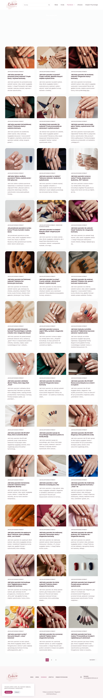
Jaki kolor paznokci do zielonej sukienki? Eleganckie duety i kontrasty (50, 383)
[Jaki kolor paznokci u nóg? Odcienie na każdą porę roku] (51, 466)
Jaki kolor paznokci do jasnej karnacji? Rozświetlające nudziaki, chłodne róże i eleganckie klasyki (19, 331)
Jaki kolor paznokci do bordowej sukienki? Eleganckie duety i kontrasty (82, 76)
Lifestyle (79, 5)
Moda (56, 5)
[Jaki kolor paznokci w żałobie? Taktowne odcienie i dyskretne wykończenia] (51, 159)
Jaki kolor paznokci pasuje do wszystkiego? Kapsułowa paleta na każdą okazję (51, 434)
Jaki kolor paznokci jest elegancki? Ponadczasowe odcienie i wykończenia (83, 584)
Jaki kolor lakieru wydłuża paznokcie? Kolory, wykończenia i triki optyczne (19, 178)
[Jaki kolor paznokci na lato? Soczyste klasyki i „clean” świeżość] (19, 617)
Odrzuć (17, 692)
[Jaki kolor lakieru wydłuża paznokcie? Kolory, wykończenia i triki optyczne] (19, 159)
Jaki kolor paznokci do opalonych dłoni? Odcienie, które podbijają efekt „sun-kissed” (19, 534)
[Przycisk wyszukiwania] (49, 5)
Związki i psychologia (91, 5)
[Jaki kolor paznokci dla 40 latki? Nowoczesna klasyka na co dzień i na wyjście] (83, 364)
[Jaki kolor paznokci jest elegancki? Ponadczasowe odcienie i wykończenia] (83, 565)
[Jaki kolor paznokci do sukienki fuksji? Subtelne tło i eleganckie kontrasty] (83, 211)
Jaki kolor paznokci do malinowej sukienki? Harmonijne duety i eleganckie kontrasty (50, 534)
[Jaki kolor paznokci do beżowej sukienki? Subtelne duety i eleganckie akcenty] (19, 466)
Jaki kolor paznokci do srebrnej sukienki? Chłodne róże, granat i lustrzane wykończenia (82, 281)
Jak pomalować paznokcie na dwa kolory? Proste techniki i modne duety (19, 230)
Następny (92, 659)
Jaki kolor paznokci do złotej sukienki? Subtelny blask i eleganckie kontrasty (49, 584)
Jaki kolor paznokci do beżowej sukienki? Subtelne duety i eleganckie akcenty (18, 484)
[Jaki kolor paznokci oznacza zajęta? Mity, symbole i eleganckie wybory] (51, 312)
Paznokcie (70, 5)
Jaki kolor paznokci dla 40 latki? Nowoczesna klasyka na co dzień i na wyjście (83, 383)
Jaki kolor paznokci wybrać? (16, 71)
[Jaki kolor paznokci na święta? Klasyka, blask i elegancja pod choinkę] (51, 211)
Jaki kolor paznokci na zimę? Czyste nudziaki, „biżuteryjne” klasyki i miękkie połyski (50, 281)
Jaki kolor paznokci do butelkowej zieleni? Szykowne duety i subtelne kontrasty (19, 126)
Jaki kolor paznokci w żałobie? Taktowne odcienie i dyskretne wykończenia (50, 178)
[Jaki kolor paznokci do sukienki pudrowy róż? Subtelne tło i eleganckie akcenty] (83, 515)
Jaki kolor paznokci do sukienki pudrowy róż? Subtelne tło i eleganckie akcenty (82, 534)
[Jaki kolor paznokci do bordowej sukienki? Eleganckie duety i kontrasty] (83, 57)
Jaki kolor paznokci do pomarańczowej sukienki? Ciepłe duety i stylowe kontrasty (19, 76)
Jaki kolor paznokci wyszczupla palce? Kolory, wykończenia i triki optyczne (82, 126)
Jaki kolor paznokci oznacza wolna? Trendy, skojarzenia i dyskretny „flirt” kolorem (81, 178)
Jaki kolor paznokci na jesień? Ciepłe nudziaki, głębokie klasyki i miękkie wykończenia (51, 76)
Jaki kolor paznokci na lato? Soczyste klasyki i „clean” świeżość (17, 636)
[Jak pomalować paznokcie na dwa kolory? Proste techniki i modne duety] (19, 211)
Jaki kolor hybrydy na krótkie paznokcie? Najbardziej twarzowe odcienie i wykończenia (82, 331)
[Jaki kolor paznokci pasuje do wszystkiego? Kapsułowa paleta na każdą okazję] (51, 416)
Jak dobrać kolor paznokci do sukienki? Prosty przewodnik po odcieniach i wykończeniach (50, 126)
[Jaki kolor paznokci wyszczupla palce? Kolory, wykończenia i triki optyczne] (83, 107)
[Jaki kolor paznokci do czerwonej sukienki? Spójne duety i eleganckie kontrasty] (51, 617)
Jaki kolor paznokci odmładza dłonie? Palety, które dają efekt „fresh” (18, 383)
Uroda (62, 5)
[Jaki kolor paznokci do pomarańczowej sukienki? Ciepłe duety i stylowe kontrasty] (19, 57)
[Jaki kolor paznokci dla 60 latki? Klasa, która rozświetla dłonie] (19, 416)
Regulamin (57, 692)
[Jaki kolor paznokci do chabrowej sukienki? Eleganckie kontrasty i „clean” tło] (83, 466)
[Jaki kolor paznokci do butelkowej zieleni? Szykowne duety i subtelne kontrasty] (19, 107)
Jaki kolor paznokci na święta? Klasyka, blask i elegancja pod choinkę (49, 231)
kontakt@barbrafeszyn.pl (91, 678)
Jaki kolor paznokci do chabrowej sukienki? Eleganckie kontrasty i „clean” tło (82, 484)
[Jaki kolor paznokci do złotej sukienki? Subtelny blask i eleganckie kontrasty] (51, 565)
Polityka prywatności (48, 692)
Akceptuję (8, 692)
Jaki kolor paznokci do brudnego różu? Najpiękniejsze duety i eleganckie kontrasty (19, 584)
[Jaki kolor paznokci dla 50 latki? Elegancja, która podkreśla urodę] (83, 416)
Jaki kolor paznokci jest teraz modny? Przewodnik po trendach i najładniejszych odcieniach (83, 636)
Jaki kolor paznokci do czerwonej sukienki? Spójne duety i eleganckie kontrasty (50, 636)
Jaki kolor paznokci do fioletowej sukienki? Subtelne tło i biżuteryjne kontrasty (19, 281)
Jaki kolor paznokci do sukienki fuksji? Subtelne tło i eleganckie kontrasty (82, 230)
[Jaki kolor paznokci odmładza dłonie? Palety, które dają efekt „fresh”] (19, 364)
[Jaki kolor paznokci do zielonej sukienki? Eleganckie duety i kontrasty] (51, 364)
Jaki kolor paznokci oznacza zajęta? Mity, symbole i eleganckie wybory (51, 331)
